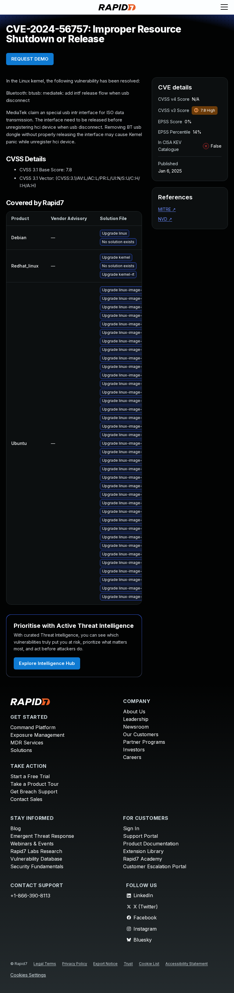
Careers (132, 757)
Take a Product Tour (34, 784)
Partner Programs (144, 742)
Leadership (135, 719)
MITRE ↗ (167, 209)
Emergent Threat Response (42, 836)
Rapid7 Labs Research (36, 851)
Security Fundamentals (36, 866)
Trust (128, 963)
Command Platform (32, 727)
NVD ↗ (165, 219)
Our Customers (140, 734)
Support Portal (140, 836)
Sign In (131, 828)
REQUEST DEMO (29, 59)
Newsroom (136, 727)
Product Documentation (151, 844)
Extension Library (143, 851)
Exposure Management (37, 735)
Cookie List (149, 963)
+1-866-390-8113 (30, 896)
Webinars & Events (32, 844)
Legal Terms (45, 963)
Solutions (21, 750)
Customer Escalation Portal (154, 866)
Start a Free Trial (30, 776)
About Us (134, 711)
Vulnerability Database (36, 859)
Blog (15, 828)
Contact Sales (26, 799)
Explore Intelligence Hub (47, 663)
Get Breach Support (33, 791)
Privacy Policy (74, 963)
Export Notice (105, 963)
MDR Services (26, 743)
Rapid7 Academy (142, 859)
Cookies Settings (28, 975)
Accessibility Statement (186, 963)
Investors (134, 749)
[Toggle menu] (224, 7)
